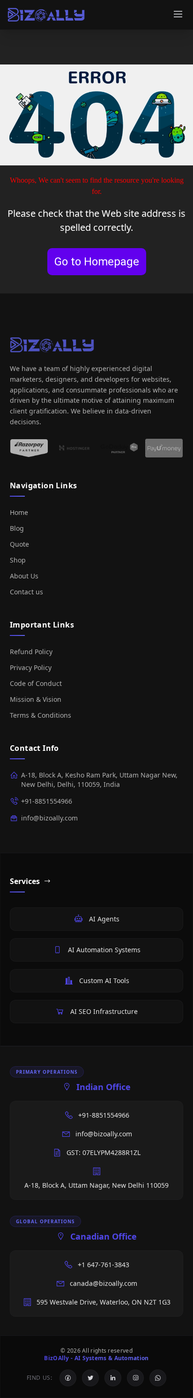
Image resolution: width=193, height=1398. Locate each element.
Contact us (26, 591)
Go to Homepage (96, 261)
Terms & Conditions (40, 715)
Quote (19, 544)
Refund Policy (31, 651)
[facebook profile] (67, 1377)
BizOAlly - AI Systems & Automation (96, 1358)
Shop (18, 560)
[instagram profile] (135, 1377)
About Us (24, 575)
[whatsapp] (157, 1377)
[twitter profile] (90, 1377)
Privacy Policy (31, 667)
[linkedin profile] (112, 1377)
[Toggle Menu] (178, 15)
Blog (17, 528)
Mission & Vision (35, 699)
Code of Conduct (36, 683)
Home (19, 512)
